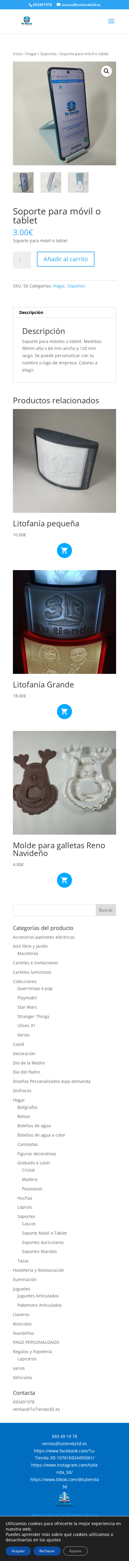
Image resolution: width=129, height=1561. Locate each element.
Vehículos (22, 1377)
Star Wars (27, 1007)
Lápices (24, 1207)
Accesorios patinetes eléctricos (44, 937)
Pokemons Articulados (39, 1305)
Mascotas (22, 1324)
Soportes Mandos (39, 1251)
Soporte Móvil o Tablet (44, 1233)
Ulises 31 (26, 1025)
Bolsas (23, 1116)
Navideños (23, 1333)
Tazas (23, 1261)
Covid (18, 1044)
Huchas (24, 1198)
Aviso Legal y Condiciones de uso (65, 1515)
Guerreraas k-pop (35, 988)
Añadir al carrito (66, 259)
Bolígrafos (27, 1107)
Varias (23, 1035)
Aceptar (18, 1550)
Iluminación (25, 1279)
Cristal (28, 1170)
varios (19, 1368)
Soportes (48, 53)
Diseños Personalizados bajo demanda (52, 1081)
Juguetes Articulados (38, 1296)
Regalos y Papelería (32, 1351)
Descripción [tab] (31, 312)
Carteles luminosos (32, 972)
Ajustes (75, 1550)
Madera (30, 1179)
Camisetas (27, 1144)
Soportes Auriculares (43, 1242)
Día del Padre (26, 1072)
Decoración (24, 1053)
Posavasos (32, 1188)
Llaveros (21, 1314)
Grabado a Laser (33, 1163)
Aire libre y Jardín (30, 946)
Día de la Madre (29, 1063)
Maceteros (27, 953)
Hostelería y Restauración (38, 1270)
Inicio (17, 53)
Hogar (31, 53)
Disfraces (22, 1090)
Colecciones (25, 981)
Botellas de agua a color (41, 1135)
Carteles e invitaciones (35, 963)
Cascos (29, 1223)
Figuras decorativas (36, 1153)
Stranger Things (33, 1016)
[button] (106, 71)
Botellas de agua (34, 1125)
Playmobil (27, 998)
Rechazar (47, 1550)
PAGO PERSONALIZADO (36, 1342)
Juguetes (21, 1289)
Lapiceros (27, 1359)
